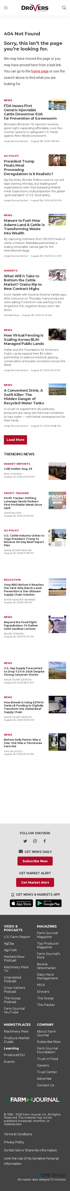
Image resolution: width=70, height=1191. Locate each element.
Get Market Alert (35, 882)
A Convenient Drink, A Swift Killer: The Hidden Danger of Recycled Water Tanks (24, 396)
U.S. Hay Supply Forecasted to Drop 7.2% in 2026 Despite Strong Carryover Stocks (24, 671)
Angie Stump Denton (16, 141)
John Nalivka (13, 512)
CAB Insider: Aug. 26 (18, 469)
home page (40, 71)
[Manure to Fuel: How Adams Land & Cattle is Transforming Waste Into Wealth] (57, 219)
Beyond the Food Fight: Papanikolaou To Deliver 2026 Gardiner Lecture (21, 625)
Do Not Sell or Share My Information (30, 1150)
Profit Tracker (16, 493)
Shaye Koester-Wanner (19, 599)
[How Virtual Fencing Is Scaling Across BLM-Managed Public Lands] (57, 334)
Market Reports (17, 463)
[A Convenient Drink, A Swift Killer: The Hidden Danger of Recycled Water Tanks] (57, 389)
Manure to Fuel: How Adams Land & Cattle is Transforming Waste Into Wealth (24, 226)
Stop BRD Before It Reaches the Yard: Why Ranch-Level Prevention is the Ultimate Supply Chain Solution (24, 589)
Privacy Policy (14, 1142)
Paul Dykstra (13, 473)
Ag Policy (11, 155)
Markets (11, 270)
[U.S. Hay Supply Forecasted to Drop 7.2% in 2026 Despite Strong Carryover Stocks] (57, 670)
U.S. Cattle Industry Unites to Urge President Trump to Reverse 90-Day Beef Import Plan (24, 540)
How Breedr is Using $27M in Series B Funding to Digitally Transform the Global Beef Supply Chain (24, 707)
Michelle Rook (11, 315)
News (8, 100)
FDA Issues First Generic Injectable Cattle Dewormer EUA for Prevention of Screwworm (30, 112)
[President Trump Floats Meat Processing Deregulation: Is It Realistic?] (57, 160)
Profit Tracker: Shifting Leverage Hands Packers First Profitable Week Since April (23, 503)
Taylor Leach (13, 751)
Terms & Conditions (18, 1134)
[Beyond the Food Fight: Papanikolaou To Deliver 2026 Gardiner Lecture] (57, 624)
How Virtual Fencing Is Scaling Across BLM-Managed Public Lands (24, 339)
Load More (15, 440)
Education (12, 579)
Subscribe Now (35, 861)
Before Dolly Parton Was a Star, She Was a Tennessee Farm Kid (23, 743)
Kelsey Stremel (14, 633)
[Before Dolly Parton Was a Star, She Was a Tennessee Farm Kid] (57, 742)
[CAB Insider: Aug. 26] (57, 471)
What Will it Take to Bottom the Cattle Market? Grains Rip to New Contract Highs (23, 282)
